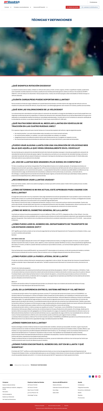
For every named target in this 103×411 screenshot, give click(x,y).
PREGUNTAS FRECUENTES (21, 365)
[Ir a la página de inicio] (12, 2)
